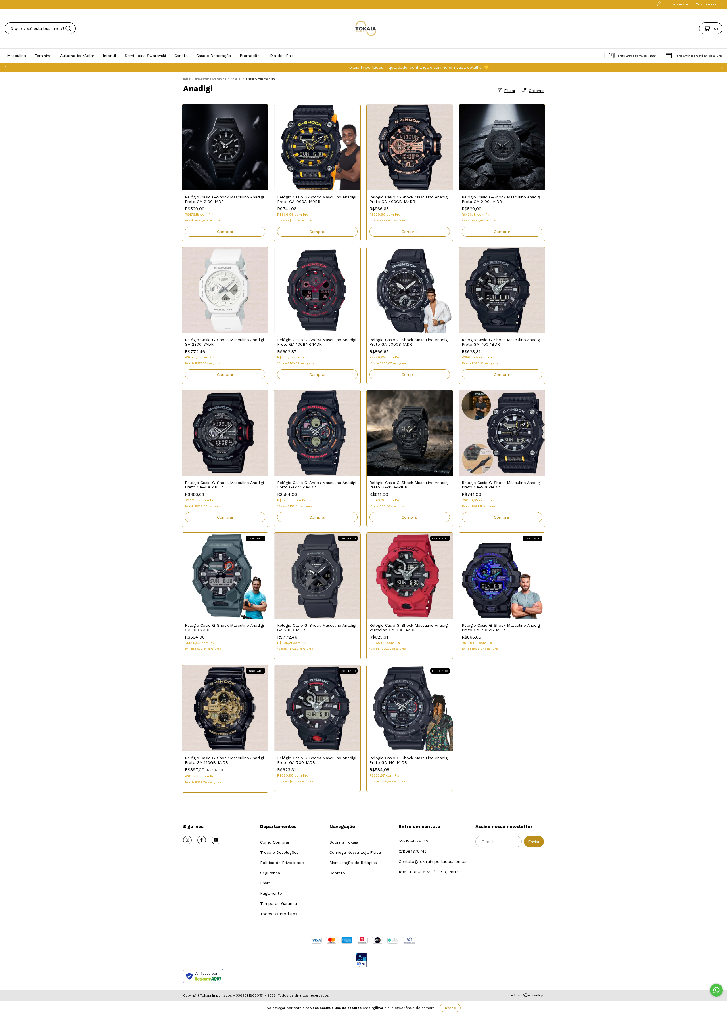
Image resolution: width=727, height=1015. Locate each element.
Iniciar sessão (677, 4)
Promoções (251, 55)
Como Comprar (274, 842)
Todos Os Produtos (278, 913)
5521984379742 (413, 841)
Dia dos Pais (282, 55)
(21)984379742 (413, 851)
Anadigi (236, 78)
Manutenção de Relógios (353, 862)
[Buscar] (68, 28)
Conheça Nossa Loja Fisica (355, 852)
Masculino (16, 55)
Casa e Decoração (213, 55)
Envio (265, 883)
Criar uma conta (709, 4)
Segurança (270, 873)
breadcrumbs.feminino (210, 78)
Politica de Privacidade (282, 862)
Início (187, 78)
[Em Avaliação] (361, 960)
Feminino (43, 55)
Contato (337, 873)
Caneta (181, 55)
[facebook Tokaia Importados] (201, 840)
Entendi (450, 1008)
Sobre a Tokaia (343, 842)
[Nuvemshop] (526, 996)
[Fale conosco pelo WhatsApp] (716, 990)
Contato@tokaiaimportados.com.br (433, 861)
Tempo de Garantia (278, 903)
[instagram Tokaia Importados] (187, 840)
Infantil (109, 55)
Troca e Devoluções (279, 852)
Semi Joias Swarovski (145, 55)
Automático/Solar (77, 55)
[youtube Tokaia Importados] (216, 840)
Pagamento (271, 893)
